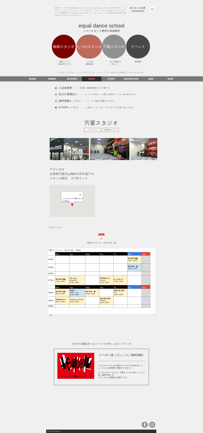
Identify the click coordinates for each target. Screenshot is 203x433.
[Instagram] (152, 425)
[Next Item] (153, 149)
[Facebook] (145, 425)
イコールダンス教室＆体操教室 (101, 30)
